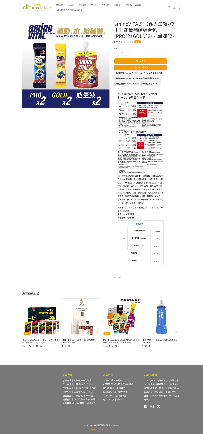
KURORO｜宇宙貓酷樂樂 (115, 391)
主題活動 (59, 5)
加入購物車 (140, 61)
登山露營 (82, 5)
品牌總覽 (138, 5)
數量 (115, 48)
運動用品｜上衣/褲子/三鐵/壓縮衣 (79, 388)
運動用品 (94, 5)
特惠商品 (128, 5)
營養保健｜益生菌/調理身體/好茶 (79, 399)
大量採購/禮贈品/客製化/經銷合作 (69, 10)
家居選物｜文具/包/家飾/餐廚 (77, 380)
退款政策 (109, 429)
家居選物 (71, 5)
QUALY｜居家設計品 (113, 399)
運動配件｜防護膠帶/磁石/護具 (78, 391)
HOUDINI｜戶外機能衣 (114, 388)
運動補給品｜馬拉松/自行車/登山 (79, 395)
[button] (169, 7)
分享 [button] (119, 277)
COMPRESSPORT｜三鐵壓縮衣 (118, 384)
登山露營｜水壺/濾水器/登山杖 (78, 384)
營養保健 (105, 5)
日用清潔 (116, 5)
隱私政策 (102, 429)
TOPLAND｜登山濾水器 (114, 395)
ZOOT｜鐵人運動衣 (112, 380)
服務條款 (94, 429)
